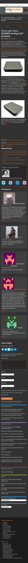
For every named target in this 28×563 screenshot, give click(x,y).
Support (23, 5)
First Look (15, 142)
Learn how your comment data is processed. (13, 402)
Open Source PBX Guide (8, 550)
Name (3, 372)
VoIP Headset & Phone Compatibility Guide (12, 558)
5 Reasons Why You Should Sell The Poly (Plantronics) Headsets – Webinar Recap (11, 460)
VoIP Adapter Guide (7, 552)
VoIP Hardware (16, 144)
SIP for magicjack (5, 454)
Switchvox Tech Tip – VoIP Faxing (11, 158)
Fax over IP (10, 142)
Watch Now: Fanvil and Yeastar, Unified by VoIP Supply (13, 484)
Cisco (5, 145)
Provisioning (17, 5)
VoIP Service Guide (7, 545)
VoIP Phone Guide (7, 547)
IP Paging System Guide (8, 555)
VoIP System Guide (7, 546)
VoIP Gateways (7, 144)
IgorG (20, 237)
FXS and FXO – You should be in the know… (12, 434)
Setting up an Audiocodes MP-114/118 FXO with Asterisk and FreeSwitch (13, 444)
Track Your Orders (7, 526)
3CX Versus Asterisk (6, 452)
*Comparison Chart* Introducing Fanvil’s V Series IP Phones (12, 418)
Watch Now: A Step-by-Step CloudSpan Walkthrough (11, 480)
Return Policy (6, 525)
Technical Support (7, 530)
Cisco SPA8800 (7, 122)
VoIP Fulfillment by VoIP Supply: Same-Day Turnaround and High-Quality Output (12, 410)
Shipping (5, 523)
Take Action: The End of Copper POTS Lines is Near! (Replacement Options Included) (13, 414)
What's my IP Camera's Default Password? (12, 431)
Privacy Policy (6, 538)
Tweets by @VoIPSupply (7, 472)
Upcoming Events (7, 535)
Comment (4, 358)
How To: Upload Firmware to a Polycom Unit (12, 436)
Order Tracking (6, 529)
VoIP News (23, 144)
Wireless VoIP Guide (7, 556)
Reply (3, 220)
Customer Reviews (7, 537)
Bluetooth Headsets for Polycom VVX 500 (11, 457)
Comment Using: (7, 346)
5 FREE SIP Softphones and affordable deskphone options (11, 427)
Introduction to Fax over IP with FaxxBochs (14, 163)
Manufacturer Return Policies (9, 531)
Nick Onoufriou (20, 289)
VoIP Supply (6, 5)
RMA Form (5, 533)
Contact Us (5, 522)
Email (3, 377)
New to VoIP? (6, 543)
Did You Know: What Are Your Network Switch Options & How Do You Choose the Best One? (15, 151)
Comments (11, 145)
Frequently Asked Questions (9, 534)
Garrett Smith (12, 38)
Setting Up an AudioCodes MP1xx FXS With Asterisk (12, 448)
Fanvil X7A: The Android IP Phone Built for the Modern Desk (13, 492)
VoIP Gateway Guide (7, 549)
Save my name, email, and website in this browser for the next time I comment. (14, 392)
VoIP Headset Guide (7, 551)
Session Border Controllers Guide (10, 554)
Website (4, 383)
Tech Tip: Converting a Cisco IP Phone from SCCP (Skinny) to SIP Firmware (13, 440)
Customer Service (7, 527)
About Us (11, 5)
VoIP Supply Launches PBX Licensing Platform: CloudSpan (13, 488)
